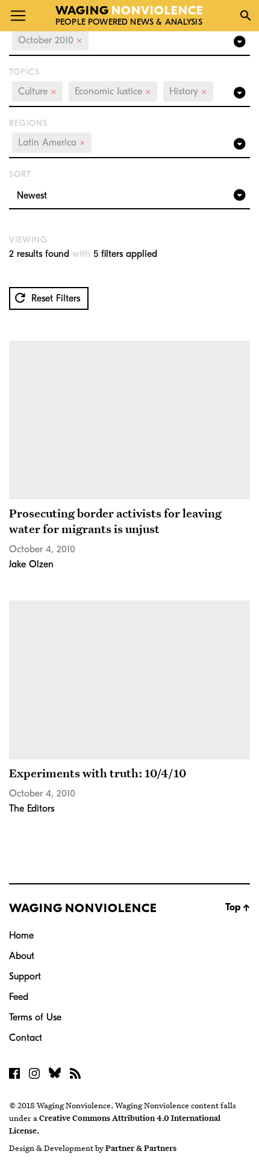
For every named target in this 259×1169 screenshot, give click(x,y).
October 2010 (50, 40)
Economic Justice (113, 91)
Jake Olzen (31, 564)
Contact (25, 1037)
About (21, 956)
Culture (37, 91)
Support (25, 976)
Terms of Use (35, 1017)
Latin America (52, 142)
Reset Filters (54, 298)
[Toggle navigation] (18, 15)
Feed (18, 997)
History (188, 91)
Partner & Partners (140, 1148)
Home (21, 935)
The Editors (31, 808)
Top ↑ (237, 907)
